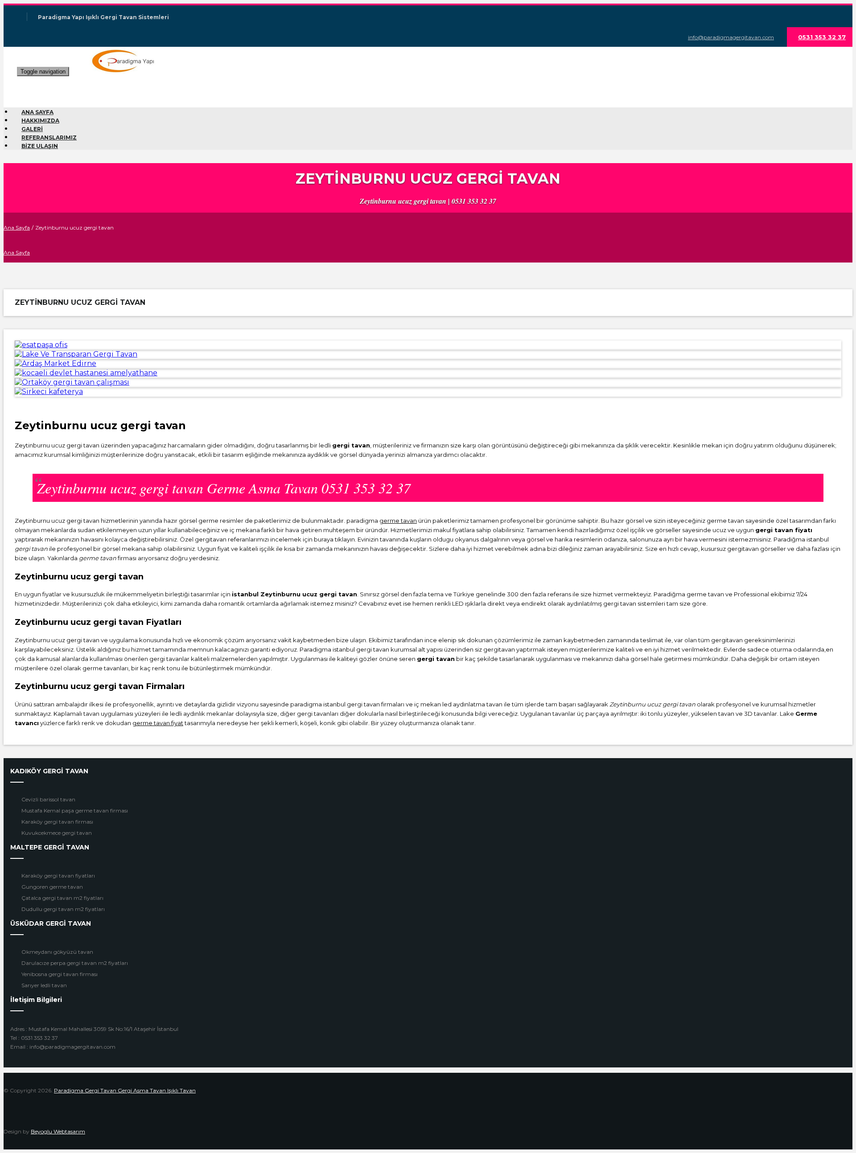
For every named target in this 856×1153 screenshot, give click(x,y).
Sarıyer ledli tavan (44, 985)
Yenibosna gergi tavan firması (59, 974)
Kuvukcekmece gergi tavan (56, 832)
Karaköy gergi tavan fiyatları (58, 875)
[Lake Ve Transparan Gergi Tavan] (76, 354)
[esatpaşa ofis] (41, 345)
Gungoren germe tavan (52, 886)
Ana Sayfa (17, 227)
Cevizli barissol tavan (48, 799)
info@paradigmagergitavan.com (731, 37)
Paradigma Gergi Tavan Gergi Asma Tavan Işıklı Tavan (125, 1090)
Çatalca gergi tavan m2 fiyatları (62, 897)
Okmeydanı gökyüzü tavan (57, 951)
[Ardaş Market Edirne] (55, 363)
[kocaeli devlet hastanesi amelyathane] (86, 373)
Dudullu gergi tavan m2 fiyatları (63, 909)
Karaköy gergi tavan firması (57, 821)
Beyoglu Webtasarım (58, 1131)
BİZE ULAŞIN (39, 146)
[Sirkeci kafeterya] (49, 391)
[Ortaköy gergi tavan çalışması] (72, 382)
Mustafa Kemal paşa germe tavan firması (74, 810)
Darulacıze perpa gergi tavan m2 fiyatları (74, 963)
